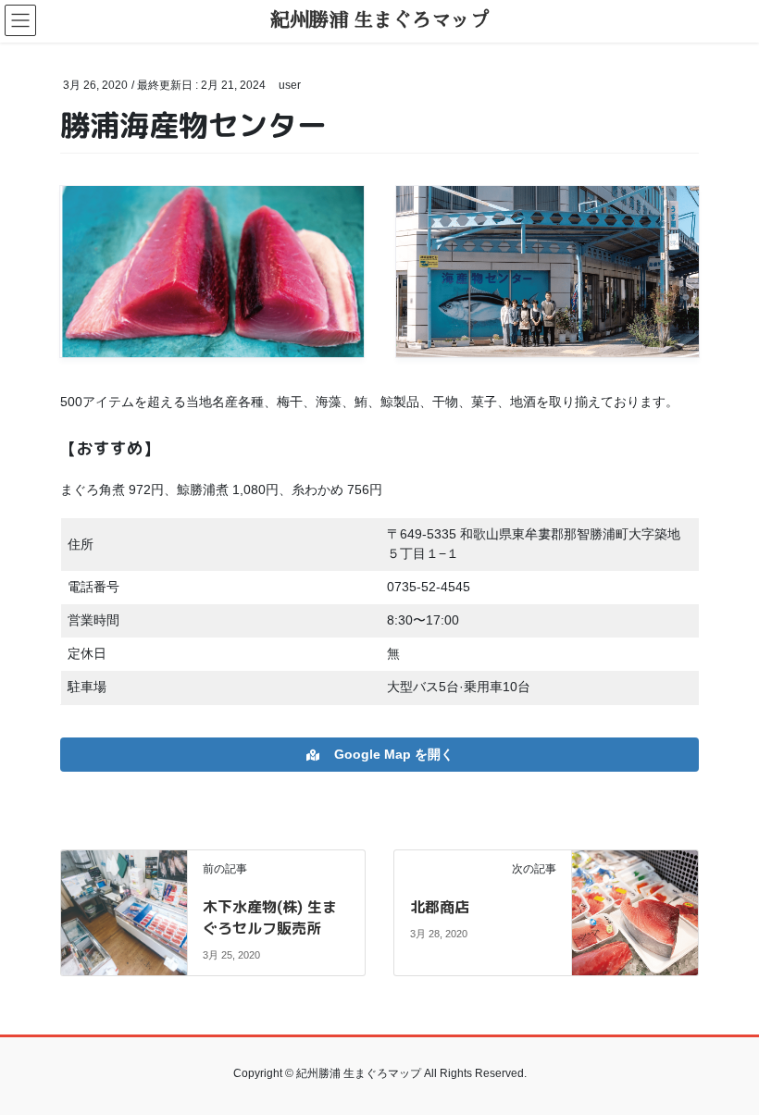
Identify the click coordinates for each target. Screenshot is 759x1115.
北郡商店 (439, 907)
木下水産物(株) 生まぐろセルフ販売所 (270, 917)
